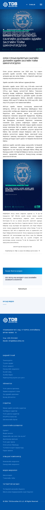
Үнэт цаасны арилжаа (11, 388)
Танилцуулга (7, 360)
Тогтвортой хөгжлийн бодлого (14, 489)
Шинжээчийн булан (10, 419)
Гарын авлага (8, 450)
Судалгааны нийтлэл (20, 32)
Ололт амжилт (8, 366)
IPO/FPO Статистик (10, 417)
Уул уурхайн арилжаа (10, 394)
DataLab (32, 4)
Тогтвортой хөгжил (11, 484)
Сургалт (6, 430)
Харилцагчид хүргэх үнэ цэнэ (13, 377)
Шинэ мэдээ (7, 475)
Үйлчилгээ (7, 383)
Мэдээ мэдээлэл (13, 29)
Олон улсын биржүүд (11, 445)
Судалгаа (7, 403)
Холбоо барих (8, 375)
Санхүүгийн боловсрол (12, 425)
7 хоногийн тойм (9, 478)
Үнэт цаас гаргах (9, 442)
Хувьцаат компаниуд (12, 456)
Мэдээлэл (7, 32)
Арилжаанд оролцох (10, 439)
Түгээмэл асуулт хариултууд (13, 448)
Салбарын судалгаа (10, 411)
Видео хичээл (8, 433)
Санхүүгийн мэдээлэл (11, 369)
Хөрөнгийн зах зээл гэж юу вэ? (14, 436)
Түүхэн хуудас (8, 363)
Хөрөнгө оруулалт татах (11, 391)
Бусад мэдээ (28, 29)
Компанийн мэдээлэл (11, 461)
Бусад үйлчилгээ (9, 397)
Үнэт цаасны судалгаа (11, 414)
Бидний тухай (9, 355)
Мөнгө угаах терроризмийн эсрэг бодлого (18, 492)
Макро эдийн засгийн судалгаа (14, 408)
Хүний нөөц (7, 372)
